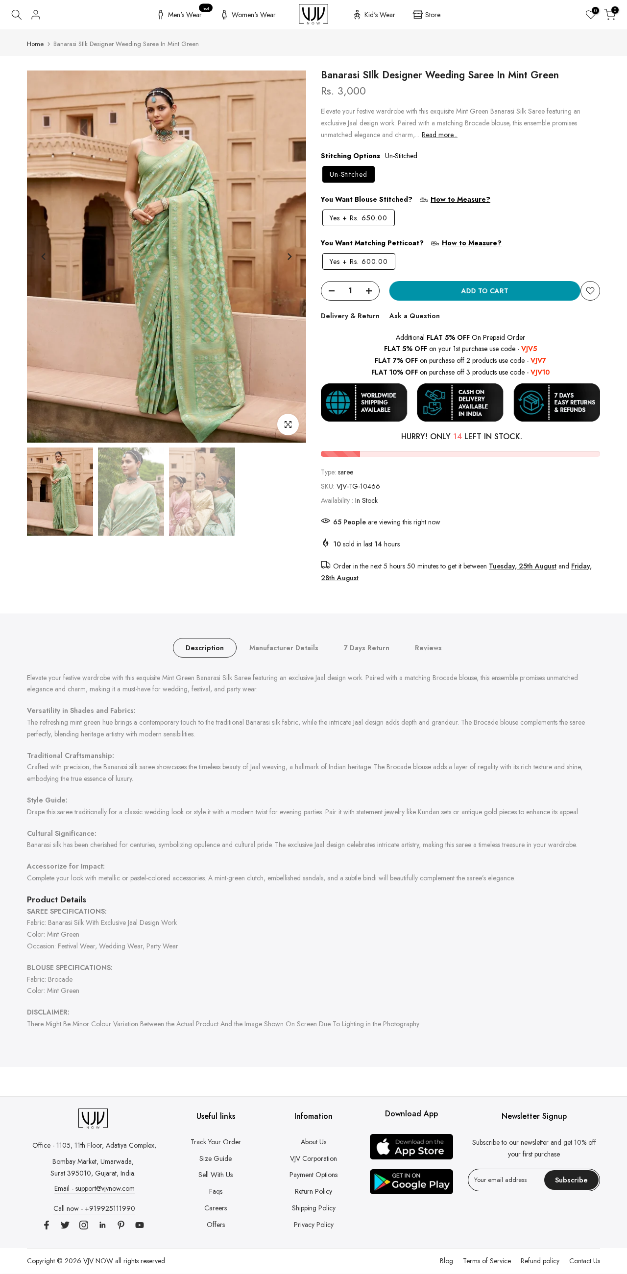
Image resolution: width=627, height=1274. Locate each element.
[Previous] (44, 256)
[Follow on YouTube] (139, 1225)
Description (205, 647)
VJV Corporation (313, 1158)
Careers (215, 1208)
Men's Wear (189, 13)
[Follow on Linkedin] (102, 1225)
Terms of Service (487, 1261)
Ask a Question (414, 316)
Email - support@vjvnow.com (94, 1188)
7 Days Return (366, 647)
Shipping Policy (314, 1208)
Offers (216, 1224)
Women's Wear (254, 15)
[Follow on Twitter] (65, 1225)
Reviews (428, 647)
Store (432, 15)
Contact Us (584, 1261)
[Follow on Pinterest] (121, 1225)
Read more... (440, 134)
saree (345, 472)
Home (35, 44)
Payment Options (313, 1175)
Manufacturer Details (283, 647)
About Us (313, 1142)
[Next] (289, 256)
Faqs (215, 1191)
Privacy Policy (314, 1224)
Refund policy (540, 1261)
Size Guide (215, 1158)
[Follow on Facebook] (46, 1225)
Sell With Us (215, 1175)
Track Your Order (216, 1142)
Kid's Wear (379, 15)
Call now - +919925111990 (94, 1208)
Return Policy (313, 1191)
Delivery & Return (350, 316)
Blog (446, 1261)
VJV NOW (98, 1261)
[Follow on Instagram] (83, 1225)
